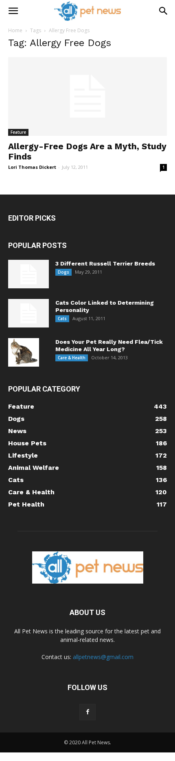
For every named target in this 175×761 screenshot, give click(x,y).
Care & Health (71, 358)
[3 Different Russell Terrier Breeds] (28, 274)
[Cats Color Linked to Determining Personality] (28, 313)
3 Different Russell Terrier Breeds (105, 263)
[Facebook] (87, 712)
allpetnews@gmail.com (103, 657)
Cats (62, 318)
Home (15, 30)
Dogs (63, 272)
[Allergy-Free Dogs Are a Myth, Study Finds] (87, 96)
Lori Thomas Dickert (32, 167)
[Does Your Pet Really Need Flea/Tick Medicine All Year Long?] (23, 352)
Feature (18, 132)
